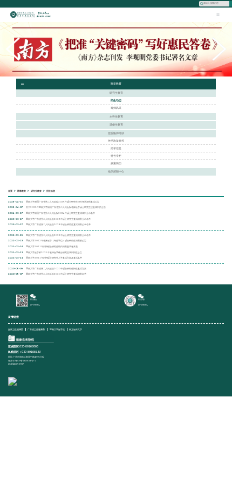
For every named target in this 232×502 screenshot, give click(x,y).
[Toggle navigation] (218, 14)
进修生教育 (116, 125)
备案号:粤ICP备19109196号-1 (22, 360)
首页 (10, 191)
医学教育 (21, 191)
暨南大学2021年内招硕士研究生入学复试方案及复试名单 (54, 258)
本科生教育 (116, 116)
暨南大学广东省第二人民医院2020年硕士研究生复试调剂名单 (56, 274)
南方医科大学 (75, 329)
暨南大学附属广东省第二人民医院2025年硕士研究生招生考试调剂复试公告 (62, 202)
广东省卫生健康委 (36, 329)
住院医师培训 (116, 133)
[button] (219, 49)
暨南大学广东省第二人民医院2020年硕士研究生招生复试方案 (56, 268)
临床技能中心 (116, 171)
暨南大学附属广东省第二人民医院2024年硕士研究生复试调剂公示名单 (60, 213)
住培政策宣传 (116, 141)
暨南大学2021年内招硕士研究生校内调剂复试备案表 (52, 246)
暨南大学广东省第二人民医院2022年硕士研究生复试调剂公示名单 (58, 235)
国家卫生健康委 (15, 329)
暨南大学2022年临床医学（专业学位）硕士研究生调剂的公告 (56, 240)
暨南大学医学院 (57, 329)
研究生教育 (116, 93)
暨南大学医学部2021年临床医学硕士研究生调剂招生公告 (54, 252)
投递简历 (116, 163)
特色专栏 (116, 156)
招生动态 (116, 100)
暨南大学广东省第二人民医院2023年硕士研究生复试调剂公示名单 (58, 219)
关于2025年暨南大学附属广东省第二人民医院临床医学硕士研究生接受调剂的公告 (66, 207)
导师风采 (116, 108)
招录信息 (116, 148)
